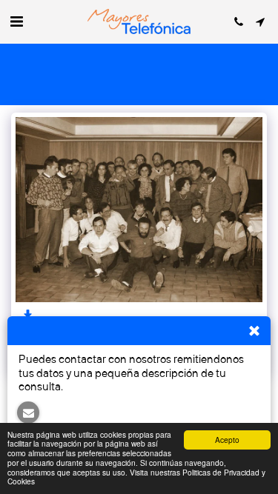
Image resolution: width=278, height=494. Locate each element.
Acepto (227, 439)
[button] (16, 21)
